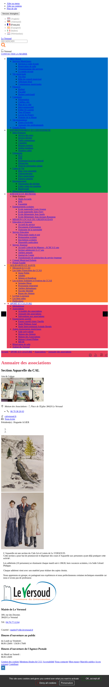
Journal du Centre (26, 255)
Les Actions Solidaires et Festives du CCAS (32, 280)
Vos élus (22, 76)
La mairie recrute (25, 71)
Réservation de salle (21, 344)
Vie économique (19, 120)
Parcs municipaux (26, 176)
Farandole (22, 204)
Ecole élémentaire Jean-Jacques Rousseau (36, 217)
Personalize (67, 683)
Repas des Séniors (26, 293)
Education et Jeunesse (22, 222)
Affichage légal (25, 81)
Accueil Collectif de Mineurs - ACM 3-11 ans (38, 247)
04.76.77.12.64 (12, 622)
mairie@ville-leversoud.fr (21, 630)
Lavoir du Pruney (26, 115)
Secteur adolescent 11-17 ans (31, 250)
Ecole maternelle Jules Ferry (30, 212)
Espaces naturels (25, 178)
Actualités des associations (30, 311)
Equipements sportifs (21, 319)
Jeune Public (24, 273)
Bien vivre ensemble (27, 171)
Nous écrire (10, 419)
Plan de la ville (24, 104)
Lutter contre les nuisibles (29, 186)
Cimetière (22, 143)
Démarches (23, 163)
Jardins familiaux (25, 148)
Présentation (23, 99)
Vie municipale (19, 74)
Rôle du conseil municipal (29, 79)
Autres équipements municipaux (26, 329)
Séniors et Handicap (27, 278)
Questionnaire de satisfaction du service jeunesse (40, 257)
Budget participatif (26, 94)
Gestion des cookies (10, 662)
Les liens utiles (19, 298)
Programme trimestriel (28, 285)
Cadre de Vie (18, 168)
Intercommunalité (26, 107)
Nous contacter (61, 662)
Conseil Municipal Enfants (24, 260)
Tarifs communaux (26, 140)
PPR (20, 158)
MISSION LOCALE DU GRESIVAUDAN (32, 219)
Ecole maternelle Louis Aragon (32, 209)
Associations (18, 308)
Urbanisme (17, 153)
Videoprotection (25, 173)
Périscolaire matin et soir (29, 234)
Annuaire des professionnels (30, 125)
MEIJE (21, 342)
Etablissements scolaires (23, 206)
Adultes (21, 275)
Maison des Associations (29, 336)
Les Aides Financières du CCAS (27, 270)
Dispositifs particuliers (28, 242)
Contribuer (13, 664)
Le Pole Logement (20, 296)
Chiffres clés (23, 102)
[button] (101, 355)
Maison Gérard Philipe (28, 339)
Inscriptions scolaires (27, 240)
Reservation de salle (27, 66)
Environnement (19, 181)
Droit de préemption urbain (30, 166)
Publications (17, 301)
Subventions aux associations (31, 316)
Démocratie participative (23, 191)
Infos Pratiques (19, 132)
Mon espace (74, 662)
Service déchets (25, 138)
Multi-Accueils (25, 199)
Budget (21, 89)
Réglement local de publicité (31, 161)
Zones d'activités (25, 122)
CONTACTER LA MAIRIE (14, 54)
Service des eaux (25, 135)
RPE (20, 201)
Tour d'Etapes (24, 112)
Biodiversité (23, 189)
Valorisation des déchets (29, 183)
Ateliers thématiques (27, 288)
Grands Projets (19, 127)
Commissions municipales (29, 84)
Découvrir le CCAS (21, 268)
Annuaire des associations (29, 314)
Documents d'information (29, 227)
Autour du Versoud (21, 347)
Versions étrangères (10, 14)
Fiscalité (22, 92)
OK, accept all (92, 678)
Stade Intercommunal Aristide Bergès (35, 326)
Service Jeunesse (20, 245)
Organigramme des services (30, 69)
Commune (17, 97)
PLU (20, 155)
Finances (16, 87)
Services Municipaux (21, 61)
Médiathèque (18, 306)
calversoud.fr (10, 416)
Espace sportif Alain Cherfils (31, 321)
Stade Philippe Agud (27, 324)
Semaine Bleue (25, 283)
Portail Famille (19, 263)
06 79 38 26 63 (17, 411)
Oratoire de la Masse (27, 117)
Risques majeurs (25, 145)
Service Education (20, 232)
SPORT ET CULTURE (21, 352)
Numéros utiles (25, 150)
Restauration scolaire (27, 237)
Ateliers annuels (25, 252)
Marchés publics (87, 662)
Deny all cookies (47, 683)
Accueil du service (26, 224)
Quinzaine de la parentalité (30, 229)
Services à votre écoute (28, 64)
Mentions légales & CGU (31, 662)
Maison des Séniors (27, 334)
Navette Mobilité (25, 291)
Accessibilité (48, 662)
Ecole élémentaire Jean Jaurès (31, 214)
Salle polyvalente (25, 331)
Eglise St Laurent (26, 110)
